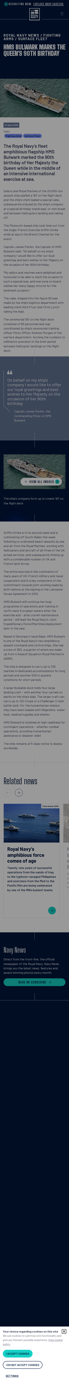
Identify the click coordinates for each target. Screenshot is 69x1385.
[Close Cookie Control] (64, 1331)
